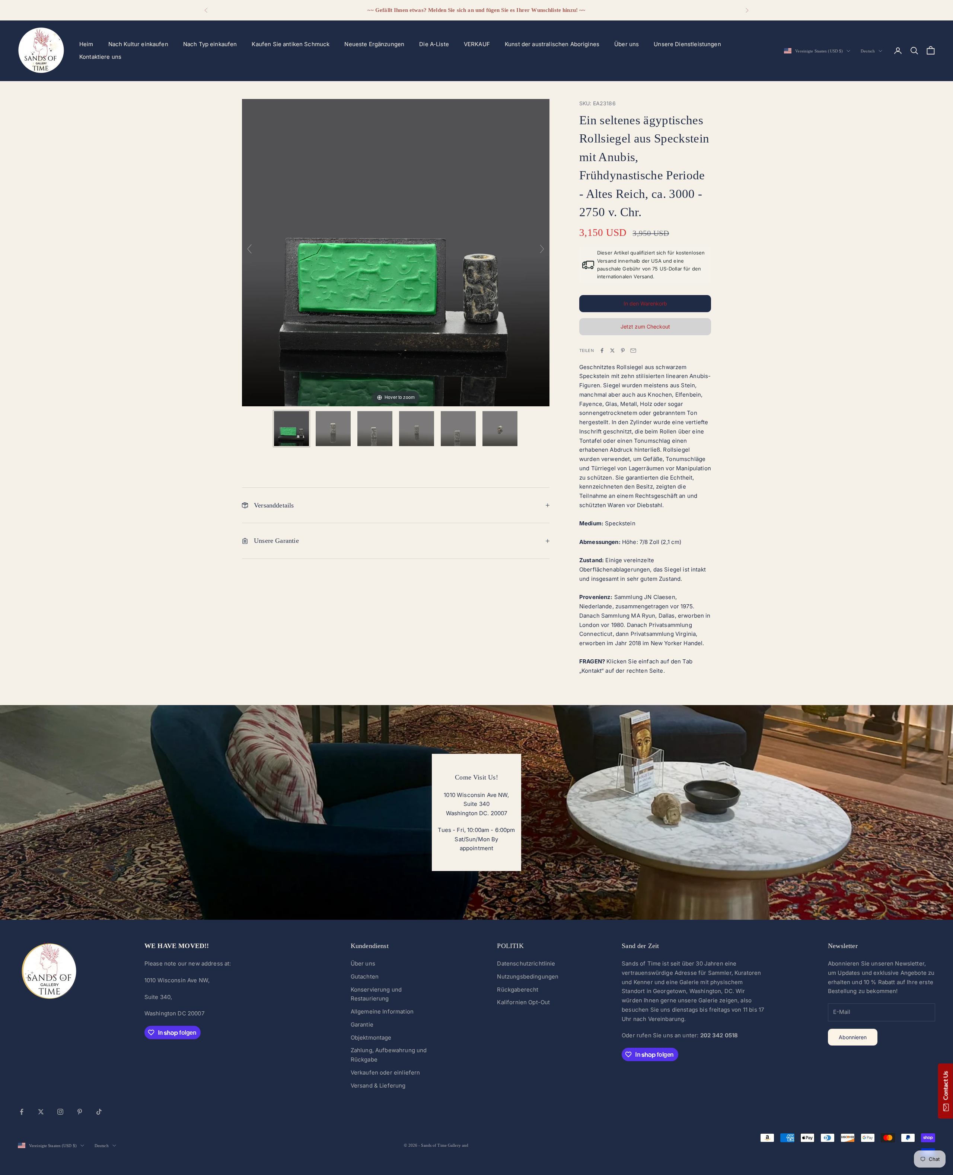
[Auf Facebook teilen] (602, 350)
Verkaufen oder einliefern (385, 1072)
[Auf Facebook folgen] (21, 1111)
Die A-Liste (434, 44)
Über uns (626, 44)
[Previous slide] (249, 248)
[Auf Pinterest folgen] (79, 1111)
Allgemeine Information (382, 1011)
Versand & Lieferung (378, 1085)
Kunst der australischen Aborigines (552, 44)
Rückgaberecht (517, 989)
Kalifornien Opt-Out (523, 1002)
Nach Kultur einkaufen (138, 44)
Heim (86, 44)
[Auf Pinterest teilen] (623, 350)
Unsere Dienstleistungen (687, 44)
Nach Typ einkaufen (210, 44)
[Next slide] (542, 248)
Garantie (362, 1024)
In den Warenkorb (645, 303)
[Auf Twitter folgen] (41, 1111)
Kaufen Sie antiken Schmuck (290, 44)
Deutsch (868, 51)
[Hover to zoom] (395, 252)
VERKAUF (477, 44)
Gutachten (365, 976)
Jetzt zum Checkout (645, 326)
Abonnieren (853, 1037)
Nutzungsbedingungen (527, 976)
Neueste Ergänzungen (374, 44)
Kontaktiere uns (100, 56)
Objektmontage (371, 1037)
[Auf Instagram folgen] (60, 1111)
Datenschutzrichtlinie (526, 963)
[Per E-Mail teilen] (633, 350)
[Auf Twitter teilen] (612, 350)
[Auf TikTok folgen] (99, 1111)
